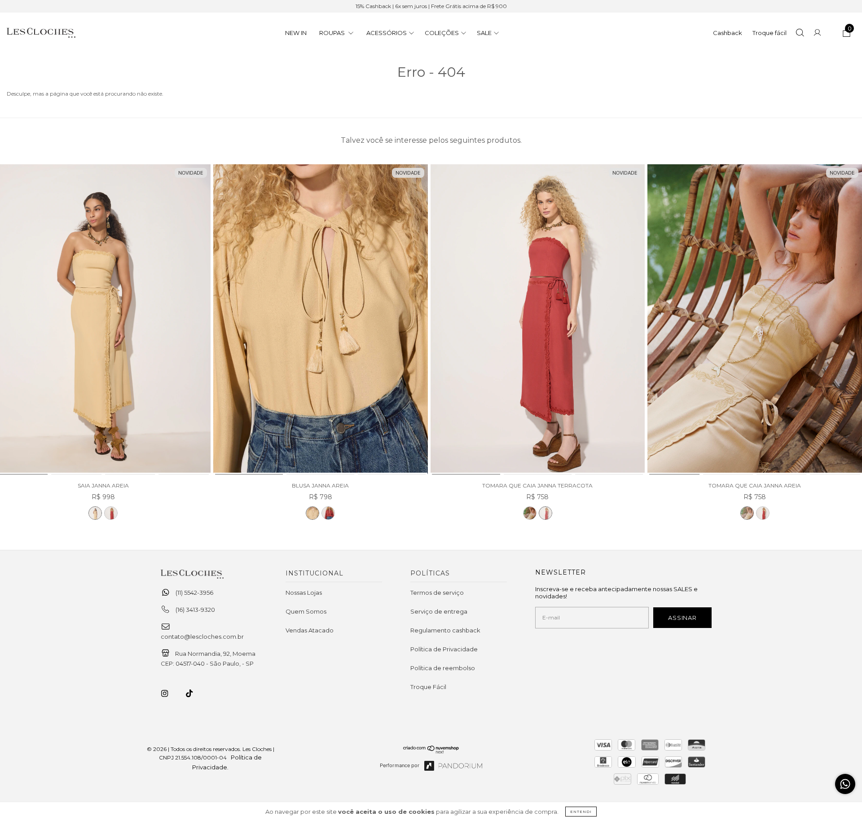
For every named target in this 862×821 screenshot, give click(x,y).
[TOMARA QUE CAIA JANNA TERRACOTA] (538, 319)
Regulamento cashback (445, 630)
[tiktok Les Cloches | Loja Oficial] (194, 693)
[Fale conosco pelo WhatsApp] (845, 784)
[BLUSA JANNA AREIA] (320, 319)
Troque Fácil (428, 686)
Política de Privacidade (444, 649)
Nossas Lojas (304, 592)
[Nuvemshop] (431, 751)
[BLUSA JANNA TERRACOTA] (328, 513)
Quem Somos (306, 611)
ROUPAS (332, 32)
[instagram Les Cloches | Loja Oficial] (170, 693)
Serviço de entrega (438, 611)
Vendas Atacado (310, 630)
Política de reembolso (442, 668)
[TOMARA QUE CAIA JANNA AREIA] (530, 513)
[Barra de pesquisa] (800, 33)
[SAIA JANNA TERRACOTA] (111, 513)
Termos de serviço (437, 592)
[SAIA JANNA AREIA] (95, 513)
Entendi (581, 811)
